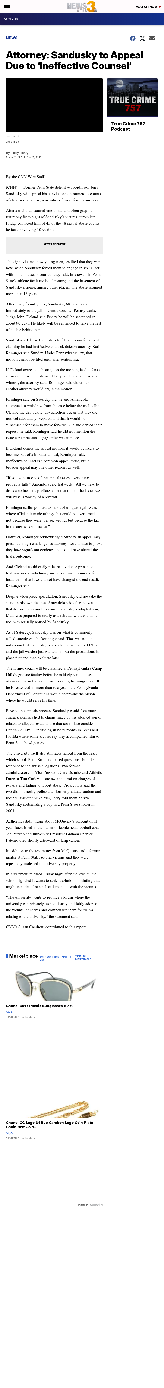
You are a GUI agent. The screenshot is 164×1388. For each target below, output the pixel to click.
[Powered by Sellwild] (96, 1204)
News (12, 38)
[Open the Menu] (7, 6)
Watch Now (147, 7)
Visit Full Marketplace (83, 957)
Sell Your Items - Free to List (55, 958)
